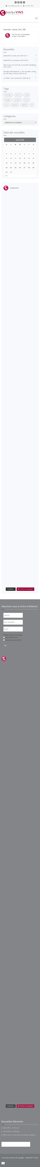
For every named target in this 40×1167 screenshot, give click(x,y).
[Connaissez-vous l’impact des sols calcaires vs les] (20, 261)
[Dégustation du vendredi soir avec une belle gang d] (20, 556)
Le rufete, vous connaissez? (12, 78)
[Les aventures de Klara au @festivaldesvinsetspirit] (20, 241)
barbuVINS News (11, 637)
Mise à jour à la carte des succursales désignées (19, 65)
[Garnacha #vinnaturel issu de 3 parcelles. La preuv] (20, 379)
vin (32, 105)
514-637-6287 (29, 6)
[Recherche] (35, 1144)
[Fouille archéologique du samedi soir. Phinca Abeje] (20, 340)
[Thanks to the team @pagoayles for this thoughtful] (20, 517)
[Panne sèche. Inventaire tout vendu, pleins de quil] (20, 497)
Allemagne (8, 95)
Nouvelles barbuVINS (13, 640)
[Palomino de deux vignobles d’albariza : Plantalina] (20, 537)
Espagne (7, 100)
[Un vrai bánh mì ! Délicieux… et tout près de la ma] (20, 478)
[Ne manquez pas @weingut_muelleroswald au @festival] (20, 281)
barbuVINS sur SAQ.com (11, 56)
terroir (27, 100)
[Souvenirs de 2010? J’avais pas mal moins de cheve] (20, 222)
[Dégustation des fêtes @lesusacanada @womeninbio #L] (20, 458)
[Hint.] (20, 438)
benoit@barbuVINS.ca (15, 6)
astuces (18, 95)
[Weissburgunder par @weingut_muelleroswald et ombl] (20, 300)
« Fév (6, 176)
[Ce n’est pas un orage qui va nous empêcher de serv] (20, 576)
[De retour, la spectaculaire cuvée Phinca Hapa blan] (20, 419)
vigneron (15, 105)
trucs (6, 105)
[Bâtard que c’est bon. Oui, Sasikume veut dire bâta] (20, 202)
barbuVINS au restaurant (11, 60)
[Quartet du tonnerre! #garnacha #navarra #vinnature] (20, 359)
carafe (27, 95)
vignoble (24, 105)
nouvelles (17, 100)
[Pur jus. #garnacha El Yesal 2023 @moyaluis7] (20, 399)
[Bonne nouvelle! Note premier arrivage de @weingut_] (20, 320)
